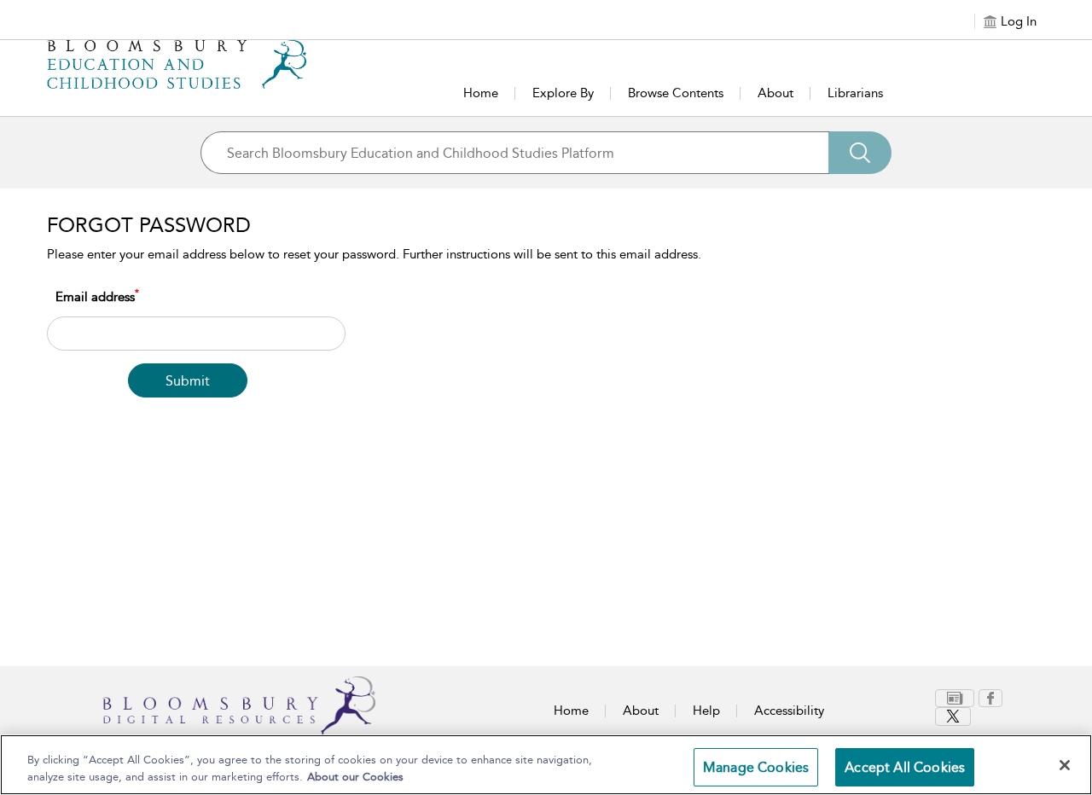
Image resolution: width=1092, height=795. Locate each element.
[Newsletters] (954, 698)
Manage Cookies (756, 767)
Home (480, 93)
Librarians (855, 93)
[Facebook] (990, 698)
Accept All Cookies (905, 767)
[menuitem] (957, 698)
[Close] (1064, 765)
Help (706, 710)
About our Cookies (355, 776)
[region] (546, 764)
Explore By (563, 93)
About (775, 93)
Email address (97, 296)
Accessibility (789, 710)
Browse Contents (675, 93)
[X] (953, 716)
